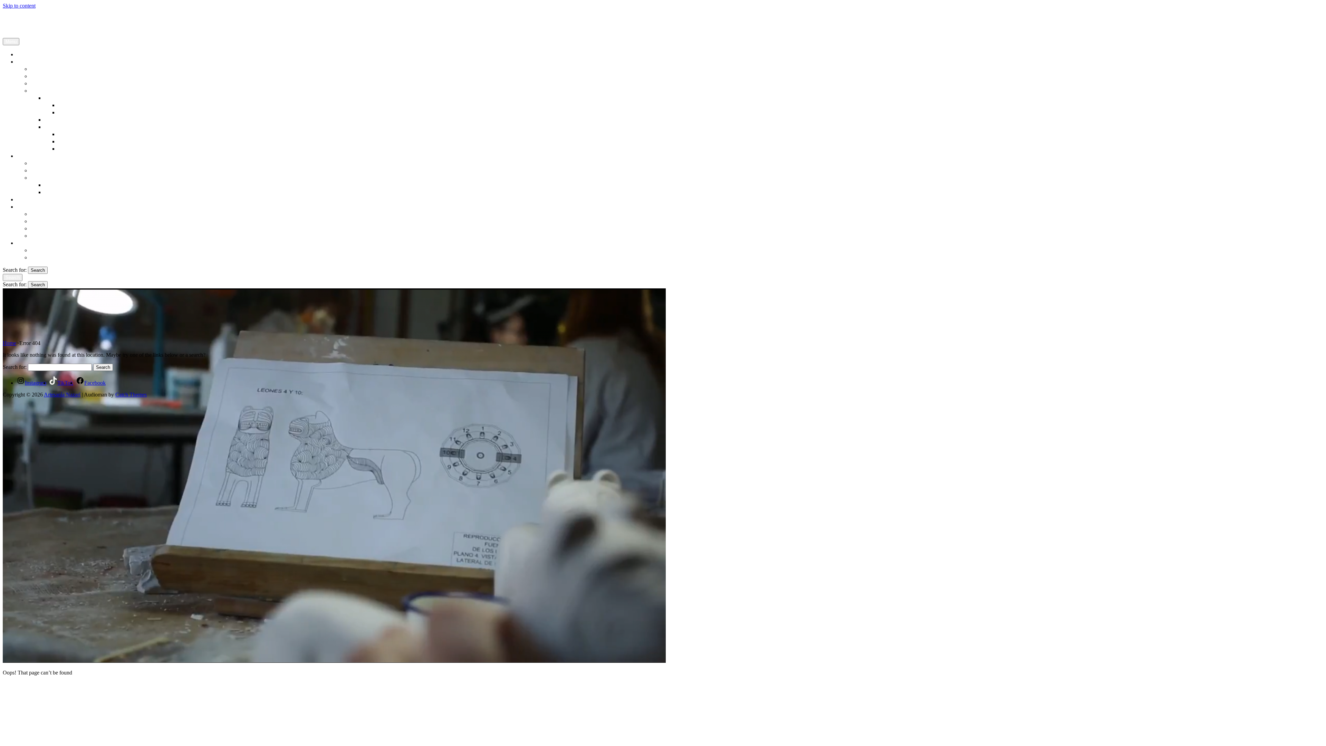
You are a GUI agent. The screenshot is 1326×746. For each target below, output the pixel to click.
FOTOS (54, 184)
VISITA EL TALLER (43, 206)
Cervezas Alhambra (82, 134)
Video (65, 112)
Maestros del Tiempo (70, 119)
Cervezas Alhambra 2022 (75, 126)
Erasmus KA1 (48, 221)
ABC (64, 148)
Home (9, 343)
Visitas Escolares (51, 213)
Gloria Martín (75, 105)
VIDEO (67, 141)
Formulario (44, 257)
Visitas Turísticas (51, 228)
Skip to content (19, 6)
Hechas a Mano (49, 170)
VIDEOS (55, 192)
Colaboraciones (49, 90)
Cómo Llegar (47, 250)
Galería (39, 177)
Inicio (24, 54)
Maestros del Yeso (53, 83)
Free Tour (42, 235)
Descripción (45, 68)
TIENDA (28, 199)
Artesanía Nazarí (21, 17)
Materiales (43, 163)
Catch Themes (131, 395)
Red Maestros (47, 76)
